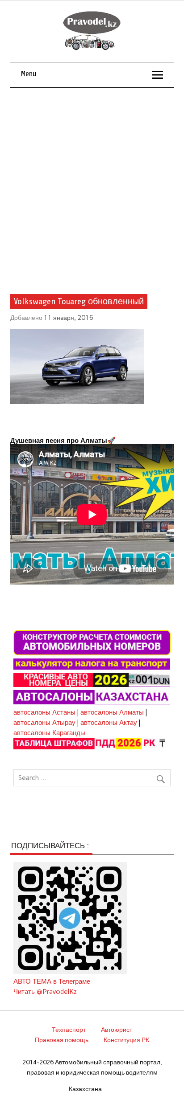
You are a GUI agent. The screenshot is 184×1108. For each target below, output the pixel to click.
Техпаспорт (69, 1029)
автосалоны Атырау (44, 723)
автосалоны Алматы (112, 712)
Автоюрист (116, 1029)
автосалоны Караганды (49, 733)
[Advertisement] (92, 184)
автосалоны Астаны (44, 712)
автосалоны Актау (108, 723)
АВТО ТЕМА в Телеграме (51, 981)
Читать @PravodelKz (45, 992)
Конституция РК (126, 1039)
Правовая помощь (61, 1039)
